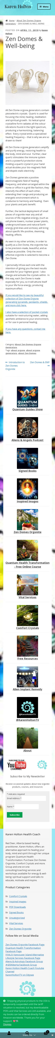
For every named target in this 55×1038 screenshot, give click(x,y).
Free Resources (27, 658)
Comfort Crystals (27, 628)
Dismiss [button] (7, 1024)
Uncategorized (17, 917)
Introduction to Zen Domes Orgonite (15, 366)
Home (12, 20)
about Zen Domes (27, 353)
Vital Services (27, 597)
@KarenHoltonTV (27, 720)
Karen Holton (18, 6)
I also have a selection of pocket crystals (27, 312)
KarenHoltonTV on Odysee (20, 974)
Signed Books (28, 471)
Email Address (14, 798)
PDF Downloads (17, 907)
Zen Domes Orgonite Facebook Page (25, 944)
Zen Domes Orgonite (27, 532)
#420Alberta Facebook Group (21, 964)
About (27, 750)
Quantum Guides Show (27, 409)
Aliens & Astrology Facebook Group (24, 961)
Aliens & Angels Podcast (27, 440)
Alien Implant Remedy (27, 689)
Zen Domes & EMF (40, 364)
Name (10, 806)
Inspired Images (27, 501)
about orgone (18, 350)
